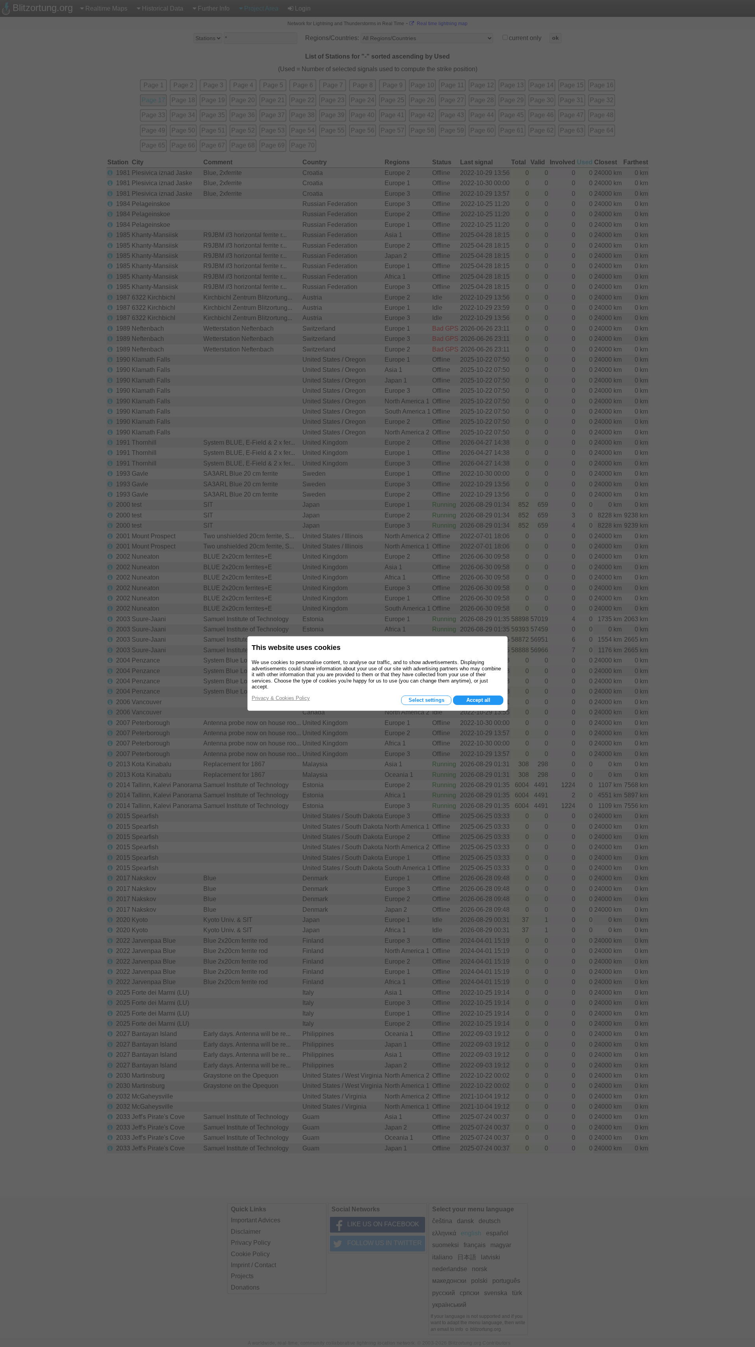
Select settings (426, 700)
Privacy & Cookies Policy (281, 698)
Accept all (478, 700)
